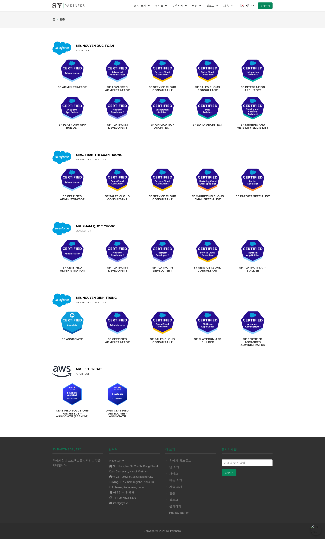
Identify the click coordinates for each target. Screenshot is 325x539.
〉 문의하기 (173, 506)
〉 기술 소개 (173, 486)
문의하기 (265, 5)
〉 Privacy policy (177, 513)
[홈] (68, 5)
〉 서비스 (171, 473)
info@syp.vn (120, 503)
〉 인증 (170, 493)
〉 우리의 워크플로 (178, 460)
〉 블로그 (171, 499)
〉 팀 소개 (172, 467)
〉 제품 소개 (173, 480)
